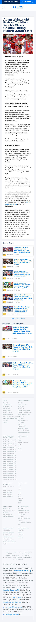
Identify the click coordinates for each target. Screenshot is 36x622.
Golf (19, 495)
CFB (19, 493)
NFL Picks (21, 516)
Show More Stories (18, 319)
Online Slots (6, 530)
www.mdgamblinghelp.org (12, 607)
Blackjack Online (7, 534)
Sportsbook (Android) (9, 516)
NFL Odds (21, 402)
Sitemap (5, 422)
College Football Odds (24, 410)
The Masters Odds (23, 420)
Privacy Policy (26, 554)
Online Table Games (8, 540)
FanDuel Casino (7, 490)
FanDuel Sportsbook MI (9, 461)
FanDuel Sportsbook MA (9, 459)
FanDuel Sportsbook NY (9, 467)
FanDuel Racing (7, 492)
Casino (20, 450)
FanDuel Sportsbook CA (9, 443)
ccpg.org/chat (16, 597)
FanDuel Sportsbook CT (9, 447)
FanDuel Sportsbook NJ (9, 465)
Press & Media (19, 559)
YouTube (20, 536)
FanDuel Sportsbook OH (9, 469)
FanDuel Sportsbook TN (9, 473)
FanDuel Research (11, 2)
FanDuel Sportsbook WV (10, 479)
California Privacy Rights (12, 555)
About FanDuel (7, 404)
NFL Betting (21, 514)
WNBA (20, 501)
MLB (4, 314)
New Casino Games (8, 532)
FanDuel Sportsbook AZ (9, 442)
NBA (19, 440)
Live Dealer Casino (8, 536)
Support (5, 402)
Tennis (20, 497)
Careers (8, 552)
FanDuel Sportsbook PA (9, 471)
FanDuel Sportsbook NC (9, 463)
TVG (4, 488)
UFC (19, 446)
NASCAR (20, 499)
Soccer (20, 448)
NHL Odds (21, 416)
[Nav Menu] (4, 7)
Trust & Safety (28, 552)
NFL (4, 254)
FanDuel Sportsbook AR (9, 440)
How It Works (7, 410)
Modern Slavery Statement (10, 416)
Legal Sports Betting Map (10, 418)
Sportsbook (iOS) (7, 514)
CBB (19, 502)
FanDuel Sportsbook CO (9, 445)
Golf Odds (21, 418)
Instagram (21, 534)
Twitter (20, 532)
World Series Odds (23, 428)
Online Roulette (7, 538)
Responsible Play (8, 414)
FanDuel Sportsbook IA (9, 451)
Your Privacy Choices (10, 557)
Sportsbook (26, 2)
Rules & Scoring (7, 412)
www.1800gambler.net (11, 614)
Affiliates (5, 420)
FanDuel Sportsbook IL (9, 453)
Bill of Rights (11, 554)
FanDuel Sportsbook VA (9, 475)
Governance (17, 552)
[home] (18, 7)
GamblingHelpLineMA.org (22, 571)
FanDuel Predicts (8, 496)
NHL (19, 444)
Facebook (21, 530)
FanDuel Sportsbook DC (9, 449)
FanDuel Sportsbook (8, 486)
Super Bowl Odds (23, 404)
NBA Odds (21, 406)
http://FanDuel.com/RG (11, 590)
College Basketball (23, 442)
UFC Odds (21, 422)
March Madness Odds (24, 414)
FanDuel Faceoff (7, 494)
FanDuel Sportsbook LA (9, 457)
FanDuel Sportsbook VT (9, 477)
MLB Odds (21, 408)
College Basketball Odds (25, 412)
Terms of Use (27, 555)
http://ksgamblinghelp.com (12, 602)
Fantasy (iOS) (6, 509)
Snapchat (20, 538)
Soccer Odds (21, 424)
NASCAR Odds (22, 426)
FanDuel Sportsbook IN (9, 455)
